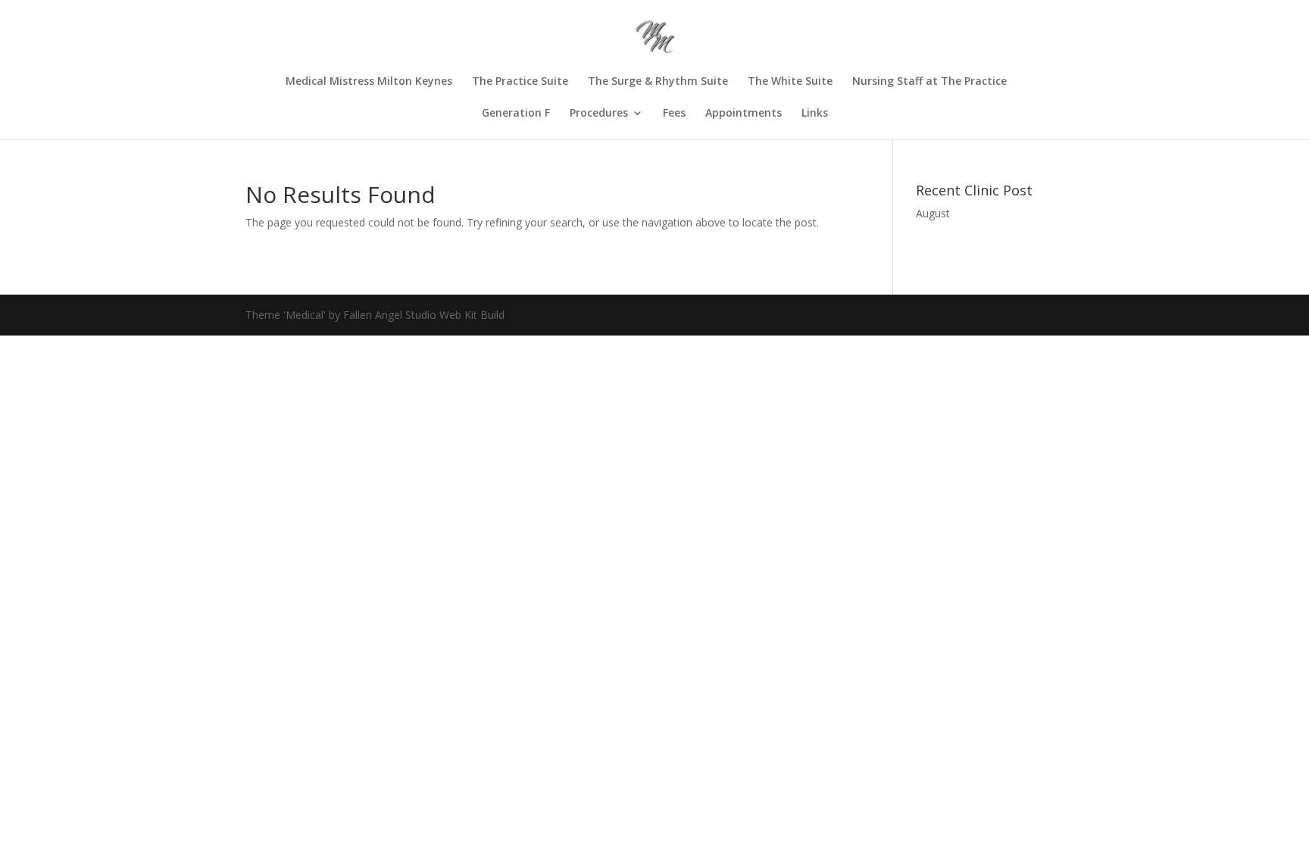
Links (814, 114)
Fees (674, 114)
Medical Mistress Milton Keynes (369, 82)
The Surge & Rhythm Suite (658, 82)
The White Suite (790, 82)
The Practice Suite (520, 82)
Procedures (599, 114)
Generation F (516, 114)
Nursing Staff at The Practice (929, 82)
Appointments (743, 114)
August (933, 213)
